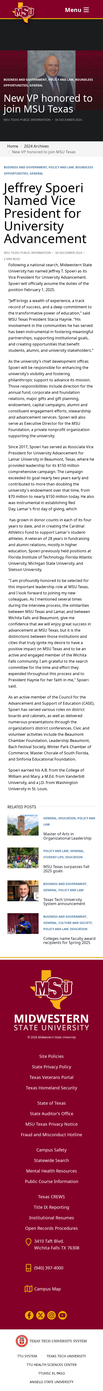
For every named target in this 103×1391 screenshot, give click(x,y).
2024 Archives (36, 146)
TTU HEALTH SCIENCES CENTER (52, 1364)
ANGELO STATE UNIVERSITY (52, 1382)
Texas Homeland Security (51, 1088)
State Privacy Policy (51, 1067)
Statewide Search (51, 1160)
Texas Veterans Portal (51, 1077)
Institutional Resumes (51, 1217)
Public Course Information (51, 1181)
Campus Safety (51, 1150)
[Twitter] (40, 1315)
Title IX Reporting (51, 1207)
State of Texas (51, 1103)
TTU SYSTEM (27, 1356)
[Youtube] (62, 1315)
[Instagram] (51, 1315)
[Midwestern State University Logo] (51, 999)
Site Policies (51, 1056)
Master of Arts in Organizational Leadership (67, 836)
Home (12, 146)
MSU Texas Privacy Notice (51, 1124)
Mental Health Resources (51, 1171)
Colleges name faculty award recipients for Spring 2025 (69, 940)
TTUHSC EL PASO (51, 1373)
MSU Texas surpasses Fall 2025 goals (66, 869)
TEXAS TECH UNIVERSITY (66, 1356)
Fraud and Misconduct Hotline (51, 1134)
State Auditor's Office (51, 1113)
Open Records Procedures (51, 1228)
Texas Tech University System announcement (64, 901)
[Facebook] (29, 1315)
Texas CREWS (51, 1196)
